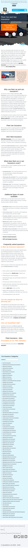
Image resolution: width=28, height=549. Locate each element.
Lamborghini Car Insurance (8, 426)
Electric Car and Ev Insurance (9, 400)
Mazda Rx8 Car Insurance (8, 444)
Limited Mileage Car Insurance (9, 432)
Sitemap (2, 529)
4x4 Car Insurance (7, 362)
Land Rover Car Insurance (8, 428)
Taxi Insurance (6, 504)
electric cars (15, 273)
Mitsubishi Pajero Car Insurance (9, 463)
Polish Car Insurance (7, 476)
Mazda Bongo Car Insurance (9, 439)
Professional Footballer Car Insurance (11, 481)
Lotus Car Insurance (7, 433)
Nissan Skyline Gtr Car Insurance (10, 471)
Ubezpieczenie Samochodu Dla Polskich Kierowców (14, 511)
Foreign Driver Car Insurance (9, 408)
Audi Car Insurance (7, 373)
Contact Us (16, 526)
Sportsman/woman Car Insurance (10, 494)
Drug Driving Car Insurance (8, 398)
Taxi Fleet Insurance (7, 503)
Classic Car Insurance (7, 385)
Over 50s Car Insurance (8, 474)
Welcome (2, 526)
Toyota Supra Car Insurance (9, 508)
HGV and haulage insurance (10, 239)
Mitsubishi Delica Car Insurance (9, 456)
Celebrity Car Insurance (8, 382)
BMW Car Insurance (7, 377)
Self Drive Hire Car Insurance (9, 488)
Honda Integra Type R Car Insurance (11, 417)
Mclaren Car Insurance (8, 446)
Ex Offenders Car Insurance (9, 403)
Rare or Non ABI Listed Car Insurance (11, 485)
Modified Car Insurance (8, 465)
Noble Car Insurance (7, 472)
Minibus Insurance (7, 453)
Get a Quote (14, 546)
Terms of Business (16, 533)
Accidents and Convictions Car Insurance (11, 364)
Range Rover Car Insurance (9, 483)
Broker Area (22, 526)
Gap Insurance (6, 410)
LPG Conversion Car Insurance (9, 435)
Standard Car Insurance (8, 495)
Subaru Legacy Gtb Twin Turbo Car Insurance (12, 499)
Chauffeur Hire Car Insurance (9, 384)
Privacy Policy (3, 533)
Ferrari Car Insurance (7, 407)
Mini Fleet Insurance (7, 451)
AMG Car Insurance (7, 369)
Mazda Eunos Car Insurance (9, 440)
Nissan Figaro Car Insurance (9, 469)
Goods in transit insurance (9, 236)
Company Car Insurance (8, 387)
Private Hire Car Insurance (8, 479)
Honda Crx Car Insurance (8, 416)
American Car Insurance (8, 368)
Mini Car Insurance (7, 449)
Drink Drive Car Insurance (8, 394)
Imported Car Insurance (8, 419)
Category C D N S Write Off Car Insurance (12, 380)
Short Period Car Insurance (8, 490)
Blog (12, 526)
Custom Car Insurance (7, 389)
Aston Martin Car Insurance (8, 371)
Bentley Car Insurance (7, 375)
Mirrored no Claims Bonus (8, 455)
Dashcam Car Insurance (8, 391)
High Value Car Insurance (8, 414)
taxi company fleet (10, 66)
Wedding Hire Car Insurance (9, 513)
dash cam (9, 288)
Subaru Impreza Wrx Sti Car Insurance (11, 497)
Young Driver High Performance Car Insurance (13, 517)
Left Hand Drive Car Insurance (9, 430)
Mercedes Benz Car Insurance (9, 448)
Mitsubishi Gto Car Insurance (9, 460)
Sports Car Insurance (7, 492)
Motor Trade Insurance (8, 467)
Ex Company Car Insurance (9, 401)
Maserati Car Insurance (8, 437)
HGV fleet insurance (6, 139)
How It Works (7, 526)
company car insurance (19, 317)
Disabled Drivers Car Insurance (9, 393)
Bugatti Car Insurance (7, 378)
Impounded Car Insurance (8, 421)
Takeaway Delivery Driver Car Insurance (11, 501)
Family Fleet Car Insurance (8, 405)
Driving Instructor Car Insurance (9, 396)
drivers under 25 (5, 118)
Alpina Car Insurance (7, 366)
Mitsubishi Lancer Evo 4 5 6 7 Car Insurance (12, 462)
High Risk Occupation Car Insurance (10, 412)
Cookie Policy (14, 3)
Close (14, 5)
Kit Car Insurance (6, 424)
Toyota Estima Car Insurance (9, 506)
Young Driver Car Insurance (9, 515)
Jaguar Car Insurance (7, 423)
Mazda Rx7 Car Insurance (8, 442)
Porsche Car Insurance (8, 478)
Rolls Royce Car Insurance (8, 487)
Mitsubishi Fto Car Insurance (9, 458)
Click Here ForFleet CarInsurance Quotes (9, 27)
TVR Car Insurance (7, 510)
